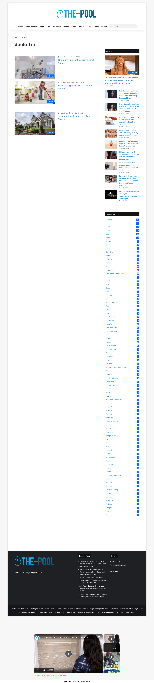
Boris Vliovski (64, 113)
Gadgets (109, 508)
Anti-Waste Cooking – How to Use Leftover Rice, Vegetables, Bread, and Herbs (93, 588)
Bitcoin (108, 472)
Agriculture (110, 428)
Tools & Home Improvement (116, 367)
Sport (108, 266)
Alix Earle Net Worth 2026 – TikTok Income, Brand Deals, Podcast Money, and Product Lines (121, 80)
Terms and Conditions (118, 565)
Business (109, 220)
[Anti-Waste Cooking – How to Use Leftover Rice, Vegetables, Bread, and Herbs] (111, 120)
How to (108, 396)
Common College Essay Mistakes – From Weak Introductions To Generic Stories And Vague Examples (128, 180)
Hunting (109, 482)
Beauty (82, 26)
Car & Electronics (112, 263)
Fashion (109, 259)
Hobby (108, 342)
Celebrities (110, 356)
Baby (108, 392)
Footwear (109, 500)
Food (42, 26)
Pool (107, 306)
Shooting (109, 479)
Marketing (109, 270)
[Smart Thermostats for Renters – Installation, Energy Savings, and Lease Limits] (111, 166)
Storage (109, 486)
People (66, 26)
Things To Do (111, 436)
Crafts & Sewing (112, 490)
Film (107, 439)
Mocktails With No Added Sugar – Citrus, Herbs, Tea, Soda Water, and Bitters (129, 143)
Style (74, 26)
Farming (109, 515)
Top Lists (109, 418)
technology (110, 320)
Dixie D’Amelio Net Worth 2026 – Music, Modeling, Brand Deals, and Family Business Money (92, 572)
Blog (107, 313)
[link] (37, 638)
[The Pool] (77, 13)
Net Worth (57, 26)
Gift (107, 403)
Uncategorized (111, 331)
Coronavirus (110, 464)
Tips (107, 284)
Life (48, 26)
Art (107, 353)
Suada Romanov (65, 57)
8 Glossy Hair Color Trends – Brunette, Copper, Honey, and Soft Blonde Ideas (129, 154)
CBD (107, 292)
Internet (109, 407)
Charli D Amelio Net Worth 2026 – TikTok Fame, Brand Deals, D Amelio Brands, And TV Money (92, 580)
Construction (110, 385)
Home (20, 26)
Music (108, 360)
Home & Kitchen (101, 26)
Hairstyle (109, 450)
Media (108, 443)
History (108, 511)
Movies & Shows (112, 378)
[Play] (112, 657)
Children (109, 364)
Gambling (109, 252)
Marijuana (109, 410)
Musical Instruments (113, 475)
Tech (89, 26)
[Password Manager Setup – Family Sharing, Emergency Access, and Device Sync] (111, 194)
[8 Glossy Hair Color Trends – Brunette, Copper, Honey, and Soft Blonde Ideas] (111, 155)
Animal (108, 338)
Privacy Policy (115, 561)
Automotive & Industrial (114, 400)
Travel (108, 241)
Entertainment (31, 26)
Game (108, 248)
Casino (108, 230)
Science (109, 497)
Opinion (108, 493)
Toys (108, 371)
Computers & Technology (115, 274)
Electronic (109, 389)
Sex (107, 335)
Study (108, 425)
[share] (99, 637)
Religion (109, 504)
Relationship (110, 317)
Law (107, 277)
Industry (109, 374)
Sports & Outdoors (112, 349)
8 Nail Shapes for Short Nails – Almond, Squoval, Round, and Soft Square (128, 132)
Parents (109, 414)
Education (109, 245)
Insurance (109, 432)
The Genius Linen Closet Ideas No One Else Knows (65, 637)
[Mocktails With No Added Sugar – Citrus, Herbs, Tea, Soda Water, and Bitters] (111, 144)
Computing (110, 295)
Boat (107, 446)
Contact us (114, 571)
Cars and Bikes (111, 328)
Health (108, 227)
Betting (108, 310)
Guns (108, 454)
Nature (108, 468)
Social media (110, 382)
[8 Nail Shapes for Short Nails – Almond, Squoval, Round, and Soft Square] (111, 133)
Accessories (110, 457)
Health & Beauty (112, 421)
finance (108, 256)
